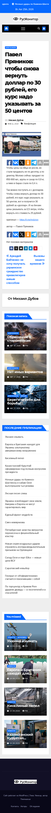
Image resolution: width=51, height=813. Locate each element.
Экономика (21, 637)
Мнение (24, 396)
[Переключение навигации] (23, 28)
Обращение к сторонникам (19, 339)
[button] (39, 28)
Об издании (35, 806)
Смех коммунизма (15, 522)
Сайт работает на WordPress (16, 795)
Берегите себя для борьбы (23, 401)
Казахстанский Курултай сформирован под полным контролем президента (25, 469)
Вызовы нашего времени (37, 259)
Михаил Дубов (16, 120)
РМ (26, 346)
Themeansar (25, 799)
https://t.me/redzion (29, 220)
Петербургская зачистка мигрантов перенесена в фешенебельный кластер (24, 533)
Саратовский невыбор (17, 568)
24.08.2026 (15, 646)
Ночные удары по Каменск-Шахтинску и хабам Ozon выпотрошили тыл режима (19, 482)
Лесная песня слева (16, 493)
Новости (11, 637)
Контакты (14, 806)
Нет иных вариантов (25, 372)
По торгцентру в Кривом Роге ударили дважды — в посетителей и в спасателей (25, 589)
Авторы (24, 806)
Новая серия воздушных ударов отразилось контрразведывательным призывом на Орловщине (25, 547)
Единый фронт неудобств (19, 515)
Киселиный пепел (14, 458)
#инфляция (30, 123)
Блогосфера (11, 47)
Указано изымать (14, 437)
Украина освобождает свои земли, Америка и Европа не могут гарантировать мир (23, 504)
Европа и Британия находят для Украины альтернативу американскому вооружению (22, 447)
